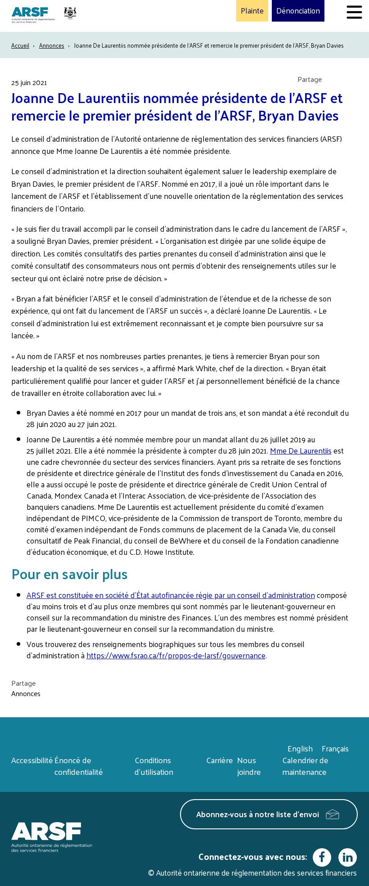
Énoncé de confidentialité (78, 765)
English (300, 748)
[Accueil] (45, 16)
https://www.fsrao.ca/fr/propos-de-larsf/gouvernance (176, 655)
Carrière (219, 759)
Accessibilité (32, 759)
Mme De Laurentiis (301, 450)
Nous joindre (249, 765)
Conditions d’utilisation (154, 765)
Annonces (51, 45)
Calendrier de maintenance (305, 765)
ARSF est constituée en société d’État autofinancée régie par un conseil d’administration (171, 595)
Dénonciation (298, 10)
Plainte (252, 10)
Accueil (20, 45)
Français (335, 748)
